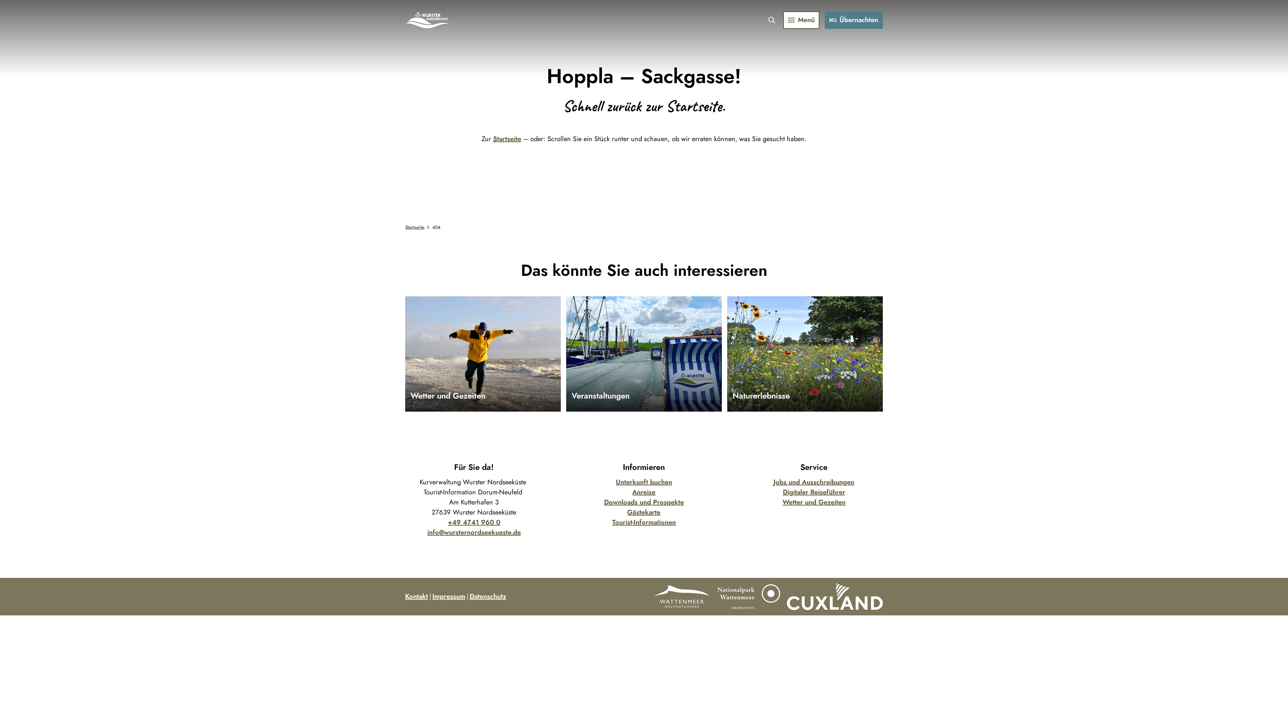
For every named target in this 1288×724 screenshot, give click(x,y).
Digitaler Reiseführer (814, 492)
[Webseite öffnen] (681, 596)
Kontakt (416, 596)
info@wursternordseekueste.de (474, 532)
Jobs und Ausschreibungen (813, 482)
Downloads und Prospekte (644, 502)
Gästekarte (643, 512)
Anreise (643, 492)
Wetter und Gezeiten (814, 502)
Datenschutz (488, 596)
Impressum (448, 596)
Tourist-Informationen (644, 522)
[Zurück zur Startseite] (427, 20)
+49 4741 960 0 (474, 522)
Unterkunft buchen (644, 482)
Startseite (507, 139)
